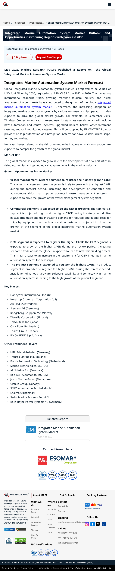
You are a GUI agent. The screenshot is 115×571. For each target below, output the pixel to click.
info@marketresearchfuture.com (72, 522)
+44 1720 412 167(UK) (67, 537)
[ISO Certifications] (44, 551)
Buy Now (21, 57)
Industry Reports (35, 510)
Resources (19, 22)
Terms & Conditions (10, 568)
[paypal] (9, 529)
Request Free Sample (49, 57)
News (49, 519)
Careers (61, 511)
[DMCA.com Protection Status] (20, 541)
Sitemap (34, 530)
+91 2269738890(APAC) (68, 543)
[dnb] (8, 541)
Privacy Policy (27, 568)
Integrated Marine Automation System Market (59, 430)
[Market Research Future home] (5, 4)
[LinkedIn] (104, 524)
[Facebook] (92, 524)
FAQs (49, 532)
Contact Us (63, 506)
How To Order (34, 536)
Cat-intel (35, 517)
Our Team (51, 514)
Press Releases (36, 22)
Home (6, 22)
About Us (51, 509)
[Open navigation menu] (110, 4)
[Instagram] (87, 524)
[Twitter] (98, 524)
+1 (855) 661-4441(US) (67, 532)
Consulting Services (36, 523)
